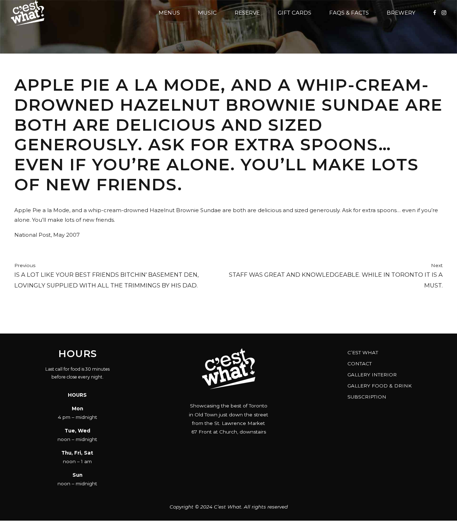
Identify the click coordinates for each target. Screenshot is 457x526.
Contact (359, 363)
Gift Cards (294, 12)
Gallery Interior (372, 374)
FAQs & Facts (349, 12)
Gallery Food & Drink (379, 386)
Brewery (401, 12)
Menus (169, 12)
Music (207, 12)
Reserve (247, 12)
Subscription (366, 397)
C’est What (362, 352)
